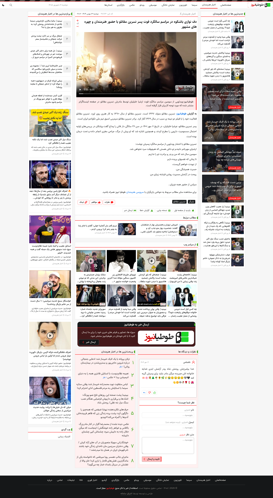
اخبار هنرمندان (209, 5)
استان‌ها (108, 5)
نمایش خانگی (168, 5)
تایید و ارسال (153, 459)
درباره (49, 480)
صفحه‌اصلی (225, 5)
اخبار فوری (92, 480)
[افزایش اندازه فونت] (77, 20)
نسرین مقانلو (179, 202)
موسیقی (153, 5)
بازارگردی (120, 5)
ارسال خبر (128, 210)
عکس (132, 5)
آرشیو (104, 480)
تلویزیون (183, 5)
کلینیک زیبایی (64, 436)
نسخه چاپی (162, 210)
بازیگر (191, 202)
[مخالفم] (149, 392)
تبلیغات (71, 480)
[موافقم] (154, 392)
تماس (60, 480)
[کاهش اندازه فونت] (77, 26)
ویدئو (142, 5)
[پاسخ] (144, 392)
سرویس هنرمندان (135, 192)
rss (81, 480)
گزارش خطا (145, 210)
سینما (194, 5)
